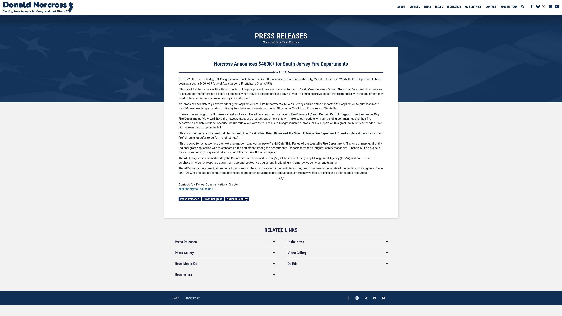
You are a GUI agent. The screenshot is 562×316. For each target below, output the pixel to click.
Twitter (544, 6)
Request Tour (509, 6)
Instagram (550, 6)
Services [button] (414, 6)
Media (275, 42)
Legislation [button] (454, 6)
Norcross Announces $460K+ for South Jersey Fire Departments (281, 64)
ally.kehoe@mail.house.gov (196, 189)
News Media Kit (186, 264)
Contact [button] (491, 6)
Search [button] (523, 7)
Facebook (531, 6)
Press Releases (290, 42)
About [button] (401, 6)
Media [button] (427, 6)
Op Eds (292, 264)
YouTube (557, 6)
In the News (296, 242)
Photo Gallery (184, 253)
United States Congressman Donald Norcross (38, 7)
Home (266, 42)
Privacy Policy (192, 297)
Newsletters (183, 275)
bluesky (538, 6)
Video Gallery (297, 253)
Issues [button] (439, 6)
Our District (473, 6)
